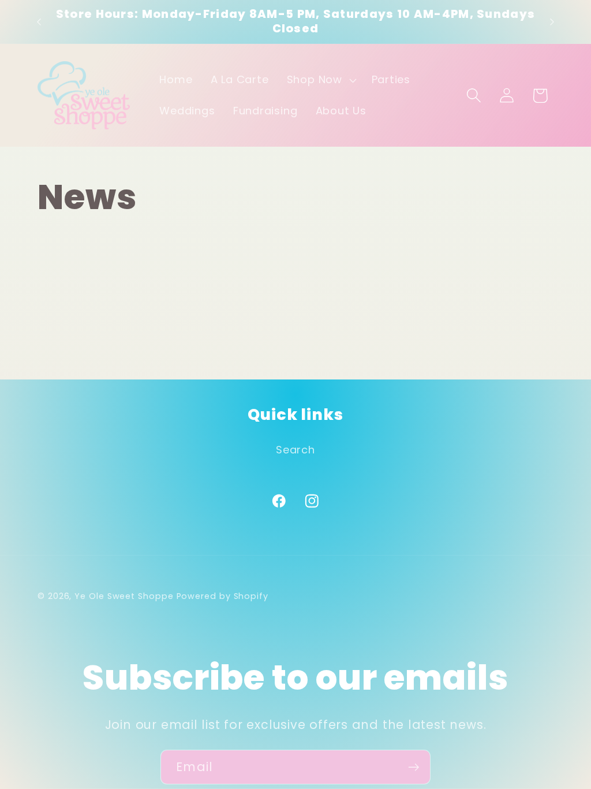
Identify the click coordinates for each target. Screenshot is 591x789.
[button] (320, 80)
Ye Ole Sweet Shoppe (123, 596)
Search (295, 449)
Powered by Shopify (222, 596)
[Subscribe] (413, 767)
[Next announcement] (552, 22)
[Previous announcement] (39, 22)
